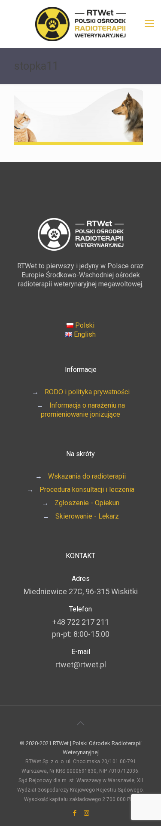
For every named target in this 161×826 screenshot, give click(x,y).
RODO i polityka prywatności (87, 392)
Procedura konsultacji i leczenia (86, 489)
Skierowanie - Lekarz (87, 516)
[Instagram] (86, 813)
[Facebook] (74, 813)
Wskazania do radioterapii (87, 476)
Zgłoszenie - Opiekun (87, 503)
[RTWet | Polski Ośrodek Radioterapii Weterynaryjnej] (80, 23)
